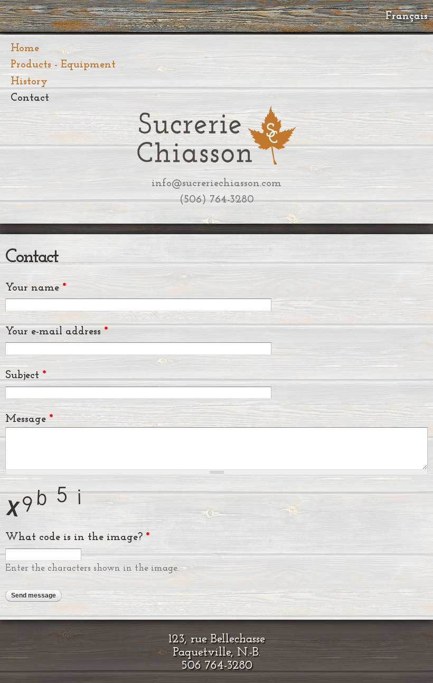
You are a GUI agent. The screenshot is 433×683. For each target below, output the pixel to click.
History (29, 81)
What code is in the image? (77, 537)
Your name (35, 287)
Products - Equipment (63, 64)
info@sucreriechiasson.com (216, 183)
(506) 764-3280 (217, 199)
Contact (30, 97)
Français (406, 16)
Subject (25, 375)
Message (29, 419)
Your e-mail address (56, 331)
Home (25, 48)
